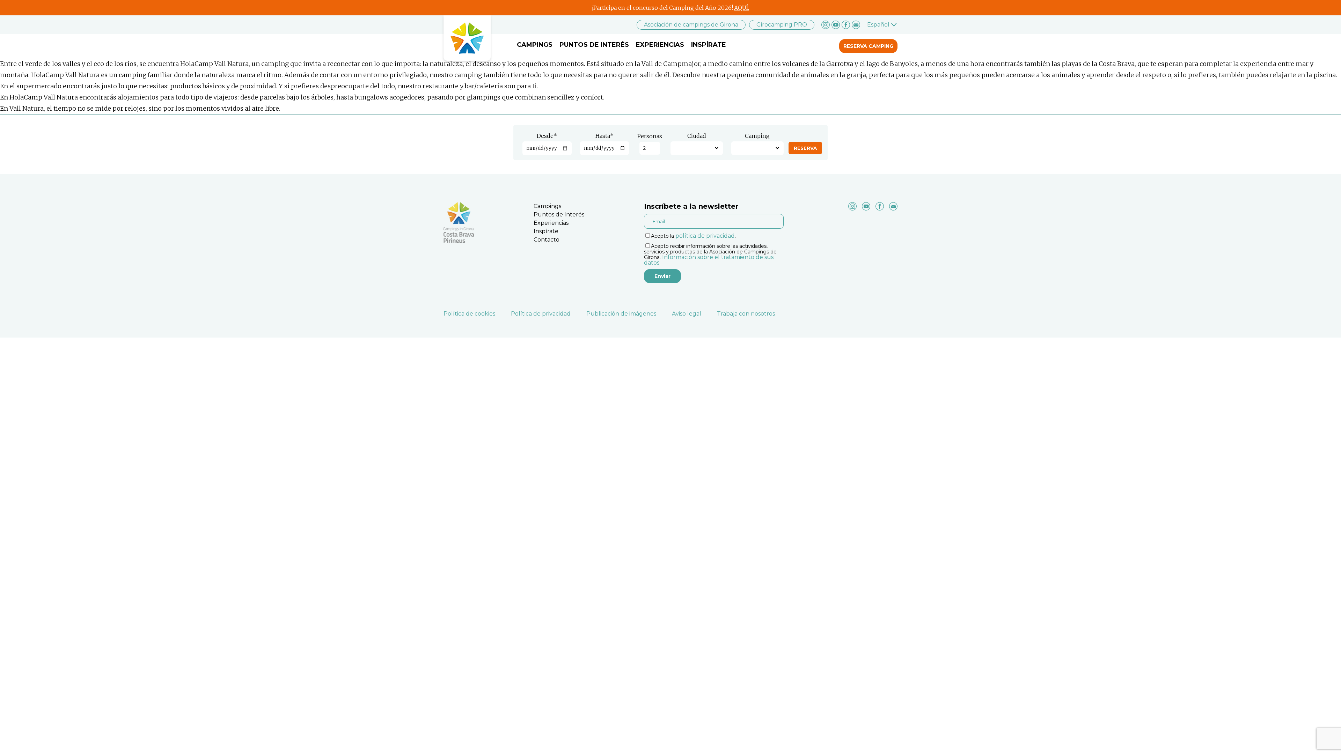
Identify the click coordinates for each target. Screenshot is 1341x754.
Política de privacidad (541, 313)
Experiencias (660, 45)
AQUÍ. (741, 7)
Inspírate (708, 45)
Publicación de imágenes (621, 313)
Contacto (546, 239)
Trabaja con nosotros (746, 313)
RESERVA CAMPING (868, 46)
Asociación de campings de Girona (691, 24)
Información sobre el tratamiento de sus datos (709, 260)
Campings (534, 45)
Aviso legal (686, 313)
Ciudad (696, 135)
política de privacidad (705, 235)
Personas (649, 136)
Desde (547, 135)
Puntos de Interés (594, 45)
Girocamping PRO (781, 24)
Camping (757, 135)
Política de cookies (469, 313)
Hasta (604, 135)
